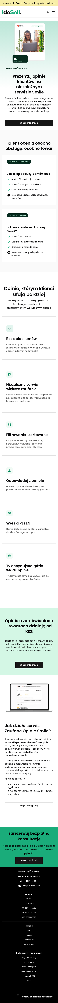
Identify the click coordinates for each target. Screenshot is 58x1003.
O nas (29, 930)
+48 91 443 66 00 (32, 881)
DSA (29, 980)
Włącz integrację (29, 122)
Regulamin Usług (29, 957)
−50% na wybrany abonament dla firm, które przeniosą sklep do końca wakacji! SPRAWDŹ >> (29, 3)
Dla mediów (29, 940)
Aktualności (29, 944)
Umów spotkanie (29, 860)
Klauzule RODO (29, 976)
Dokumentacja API (29, 967)
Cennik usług (29, 962)
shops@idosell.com (31, 885)
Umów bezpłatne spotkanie (37, 996)
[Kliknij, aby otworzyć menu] (53, 12)
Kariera (29, 935)
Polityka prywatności (29, 971)
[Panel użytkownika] (48, 12)
